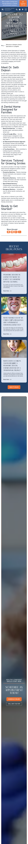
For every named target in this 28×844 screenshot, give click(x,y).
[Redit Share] (15, 232)
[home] (8, 9)
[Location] (23, 9)
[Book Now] (20, 9)
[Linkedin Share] (12, 232)
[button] (26, 9)
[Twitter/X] (19, 232)
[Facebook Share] (8, 232)
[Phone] (17, 9)
